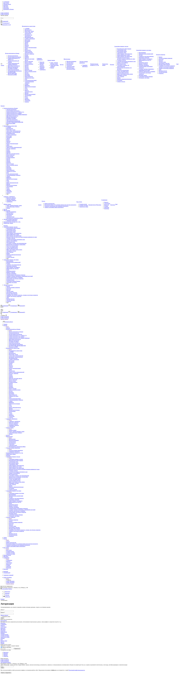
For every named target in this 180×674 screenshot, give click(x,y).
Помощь (3, 633)
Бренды (2, 642)
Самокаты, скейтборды (14, 421)
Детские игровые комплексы (16, 450)
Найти (2, 667)
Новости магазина (6, 647)
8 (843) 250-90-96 (5, 13)
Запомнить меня (6, 616)
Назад (7, 326)
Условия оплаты (4, 634)
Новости (3, 625)
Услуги (8, 541)
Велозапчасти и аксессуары (15, 350)
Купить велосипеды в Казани (16, 331)
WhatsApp (7, 596)
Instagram (7, 593)
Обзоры (2, 643)
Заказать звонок (4, 319)
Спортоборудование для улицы (16, 493)
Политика (3, 630)
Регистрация (4, 620)
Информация (4, 632)
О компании (9, 560)
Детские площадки (13, 519)
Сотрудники (3, 627)
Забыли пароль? (4, 615)
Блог (2, 639)
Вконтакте (7, 591)
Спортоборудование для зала (16, 459)
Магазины (3, 629)
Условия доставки (5, 635)
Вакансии (3, 628)
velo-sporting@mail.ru (7, 588)
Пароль (3, 612)
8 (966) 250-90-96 (5, 14)
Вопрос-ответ (4, 640)
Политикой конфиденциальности (77, 670)
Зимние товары (12, 430)
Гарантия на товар (5, 637)
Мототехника (12, 439)
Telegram (7, 595)
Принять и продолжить (6, 672)
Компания (3, 623)
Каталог (8, 328)
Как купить (9, 550)
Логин (2, 609)
